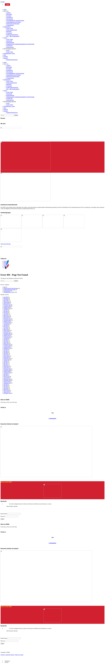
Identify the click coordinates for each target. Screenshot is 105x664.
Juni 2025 (5, 311)
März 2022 (5, 354)
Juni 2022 (5, 351)
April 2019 (5, 388)
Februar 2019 (6, 390)
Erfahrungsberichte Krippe (9, 289)
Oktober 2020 (6, 371)
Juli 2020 (5, 374)
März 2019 (5, 389)
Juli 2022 (5, 349)
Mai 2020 (5, 375)
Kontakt (5, 56)
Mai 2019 (5, 386)
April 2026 (5, 299)
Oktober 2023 (6, 335)
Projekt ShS (9, 45)
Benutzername (4, 513)
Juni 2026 (5, 297)
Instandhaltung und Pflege (13, 22)
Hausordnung (10, 47)
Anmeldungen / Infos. (9, 53)
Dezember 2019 (7, 379)
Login (7, 4)
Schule (5, 38)
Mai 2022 (5, 352)
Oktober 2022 (6, 347)
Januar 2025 (6, 317)
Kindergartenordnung (12, 34)
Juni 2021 (5, 362)
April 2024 (5, 327)
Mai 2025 (5, 312)
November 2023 (7, 334)
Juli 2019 (5, 384)
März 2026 (5, 301)
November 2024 (7, 320)
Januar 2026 (6, 303)
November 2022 (7, 345)
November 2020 (7, 370)
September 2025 (7, 308)
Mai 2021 (5, 363)
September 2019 (7, 383)
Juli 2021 (5, 361)
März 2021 (5, 365)
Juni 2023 (5, 339)
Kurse (7, 50)
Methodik (8, 31)
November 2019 (7, 380)
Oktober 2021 (6, 360)
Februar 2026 (6, 302)
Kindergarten (7, 27)
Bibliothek (9, 14)
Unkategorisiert (6, 291)
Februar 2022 (6, 356)
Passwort (3, 516)
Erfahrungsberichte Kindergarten (10, 288)
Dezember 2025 (7, 304)
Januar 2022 (6, 357)
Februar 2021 (6, 366)
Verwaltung (9, 17)
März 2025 (5, 315)
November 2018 (7, 393)
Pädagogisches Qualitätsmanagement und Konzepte (20, 44)
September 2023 (7, 336)
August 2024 (6, 324)
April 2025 (5, 313)
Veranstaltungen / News (8, 292)
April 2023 (5, 340)
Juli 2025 (5, 309)
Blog (4, 55)
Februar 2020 (6, 376)
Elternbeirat (9, 19)
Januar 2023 (6, 343)
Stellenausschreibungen (12, 23)
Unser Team (9, 28)
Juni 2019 (5, 385)
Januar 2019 (6, 392)
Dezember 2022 (7, 344)
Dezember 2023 (7, 333)
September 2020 (7, 372)
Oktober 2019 (6, 381)
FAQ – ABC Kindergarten (12, 36)
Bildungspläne (10, 42)
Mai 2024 (5, 326)
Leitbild (8, 12)
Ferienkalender (52, 418)
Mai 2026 (5, 298)
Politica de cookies (19, 654)
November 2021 (7, 358)
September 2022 (7, 348)
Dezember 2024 (7, 318)
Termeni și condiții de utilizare (7, 654)
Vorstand (8, 16)
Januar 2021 (6, 367)
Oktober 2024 (6, 321)
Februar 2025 (6, 316)
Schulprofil (9, 41)
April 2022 (5, 353)
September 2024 (7, 322)
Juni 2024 (5, 325)
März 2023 (5, 342)
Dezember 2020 (7, 368)
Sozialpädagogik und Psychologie (15, 20)
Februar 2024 (6, 330)
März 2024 (5, 329)
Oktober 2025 (6, 307)
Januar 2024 (6, 331)
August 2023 (6, 338)
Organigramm (10, 25)
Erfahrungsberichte (11, 30)
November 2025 (7, 306)
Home (5, 9)
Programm (9, 33)
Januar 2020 (6, 377)
